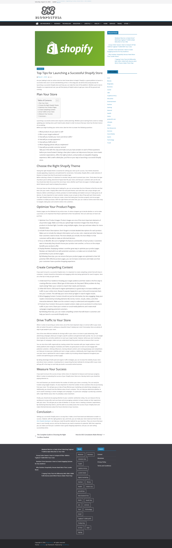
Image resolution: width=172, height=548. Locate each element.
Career (109, 90)
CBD (108, 92)
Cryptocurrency (111, 95)
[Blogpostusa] (37, 23)
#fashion (80, 454)
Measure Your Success (46, 114)
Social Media (111, 134)
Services (112, 23)
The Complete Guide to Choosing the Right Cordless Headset (51, 436)
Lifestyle (87, 23)
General (109, 110)
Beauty (109, 81)
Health (97, 23)
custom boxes (82, 473)
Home (105, 23)
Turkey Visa (81, 523)
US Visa (80, 528)
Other (126, 23)
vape (88, 528)
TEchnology (88, 509)
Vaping (80, 532)
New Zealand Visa (83, 496)
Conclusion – (43, 116)
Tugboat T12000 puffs (84, 518)
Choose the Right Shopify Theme (49, 105)
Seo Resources (45, 23)
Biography (110, 84)
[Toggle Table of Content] (56, 100)
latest (50, 77)
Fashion (109, 104)
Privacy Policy (102, 462)
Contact (100, 454)
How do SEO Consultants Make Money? (89, 435)
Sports (109, 137)
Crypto (80, 464)
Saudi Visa (89, 500)
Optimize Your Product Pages (48, 107)
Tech (79, 509)
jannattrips (81, 491)
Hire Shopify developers (44, 421)
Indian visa (89, 486)
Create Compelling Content (47, 109)
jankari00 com (111, 119)
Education (76, 23)
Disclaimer (101, 458)
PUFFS (80, 500)
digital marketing (83, 477)
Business (57, 23)
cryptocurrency (82, 468)
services (86, 505)
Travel (119, 23)
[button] (51, 23)
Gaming (109, 107)
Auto (108, 78)
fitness (89, 482)
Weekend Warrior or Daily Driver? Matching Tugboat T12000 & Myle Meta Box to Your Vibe (125, 40)
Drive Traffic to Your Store (46, 112)
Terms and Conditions (104, 466)
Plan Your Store (43, 103)
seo (79, 505)
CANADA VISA (82, 459)
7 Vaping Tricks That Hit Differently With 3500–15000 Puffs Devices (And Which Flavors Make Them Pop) (125, 61)
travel (79, 514)
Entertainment (111, 101)
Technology (66, 23)
